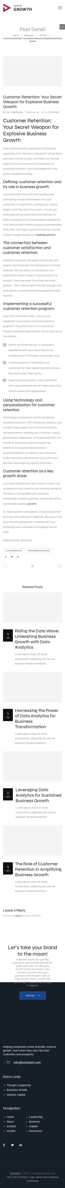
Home (16, 35)
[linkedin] (17, 557)
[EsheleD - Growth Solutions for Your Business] (18, 8)
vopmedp (16, 112)
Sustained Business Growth (39, 551)
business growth (45, 234)
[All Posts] (32, 566)
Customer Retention (13, 551)
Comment (53, 112)
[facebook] (5, 557)
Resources (29, 35)
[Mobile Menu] (60, 8)
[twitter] (11, 557)
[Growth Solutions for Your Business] (21, 1034)
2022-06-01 (32, 112)
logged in (18, 915)
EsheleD (15, 1173)
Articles (43, 35)
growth (32, 503)
